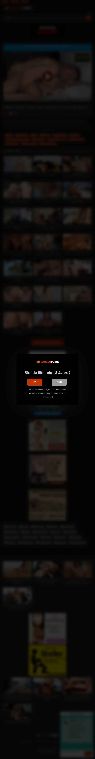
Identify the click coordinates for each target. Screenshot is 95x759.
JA (35, 382)
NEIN (59, 382)
